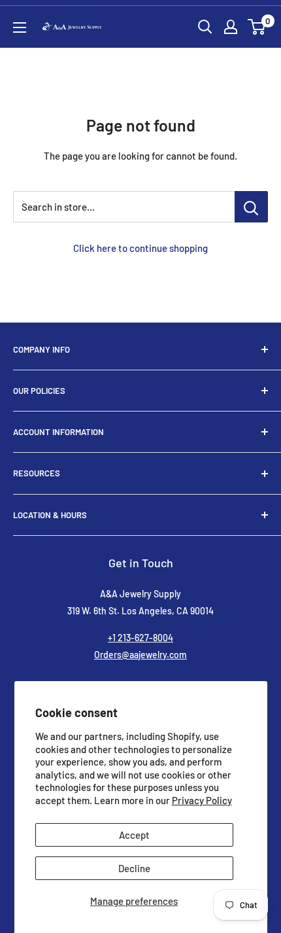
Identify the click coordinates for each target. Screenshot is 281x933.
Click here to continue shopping (140, 248)
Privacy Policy (202, 800)
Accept (134, 835)
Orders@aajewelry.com (140, 654)
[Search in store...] (251, 206)
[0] (257, 27)
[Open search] (205, 27)
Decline (134, 868)
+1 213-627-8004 (140, 637)
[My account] (230, 27)
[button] (256, 27)
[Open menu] (19, 27)
